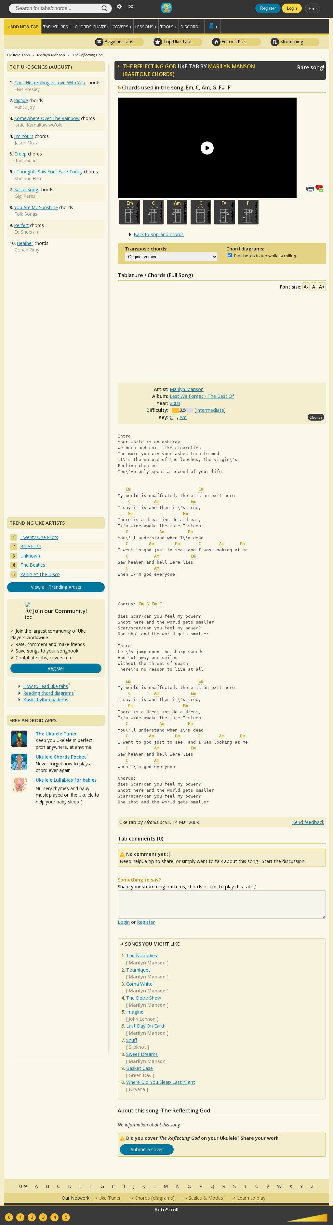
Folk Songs (26, 214)
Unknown (30, 556)
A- (306, 287)
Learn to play (251, 1198)
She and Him (28, 178)
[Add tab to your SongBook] (320, 188)
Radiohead (26, 160)
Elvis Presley (27, 89)
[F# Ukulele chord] (224, 212)
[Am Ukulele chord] (177, 212)
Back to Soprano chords (159, 234)
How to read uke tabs (45, 686)
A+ (322, 287)
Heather (25, 243)
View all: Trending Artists (56, 587)
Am (183, 417)
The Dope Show (143, 998)
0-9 (23, 1186)
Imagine (134, 1012)
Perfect (21, 225)
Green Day (140, 1075)
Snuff (131, 1040)
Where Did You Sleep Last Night (160, 1082)
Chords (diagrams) (155, 1198)
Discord (189, 27)
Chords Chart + (92, 27)
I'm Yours (23, 136)
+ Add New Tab (22, 27)
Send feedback (308, 822)
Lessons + (146, 27)
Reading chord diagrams (48, 693)
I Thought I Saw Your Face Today (48, 171)
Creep (20, 154)
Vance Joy (25, 107)
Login (292, 8)
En (311, 8)
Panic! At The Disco (40, 574)
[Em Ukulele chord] (129, 212)
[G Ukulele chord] (201, 212)
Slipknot (137, 1047)
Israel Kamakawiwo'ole (38, 125)
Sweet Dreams (142, 1054)
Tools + (168, 27)
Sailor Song (26, 189)
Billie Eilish (30, 546)
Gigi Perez (25, 196)
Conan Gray (27, 250)
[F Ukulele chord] (248, 212)
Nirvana (137, 1089)
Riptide (21, 100)
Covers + (122, 27)
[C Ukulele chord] (153, 212)
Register (268, 8)
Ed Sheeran (26, 232)
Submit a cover (147, 1149)
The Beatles (32, 565)
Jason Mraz (26, 143)
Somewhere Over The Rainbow (47, 118)
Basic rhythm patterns (45, 699)
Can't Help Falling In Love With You (49, 82)
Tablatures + (57, 27)
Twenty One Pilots (39, 537)
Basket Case (139, 1068)
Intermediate (210, 410)
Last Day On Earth (146, 1026)
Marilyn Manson (231, 66)
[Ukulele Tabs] (166, 5)
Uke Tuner (110, 1198)
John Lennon (142, 1019)
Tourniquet (138, 970)
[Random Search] (130, 5)
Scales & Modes (206, 1198)
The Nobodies (141, 955)
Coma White (139, 984)
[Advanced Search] (119, 5)
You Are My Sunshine (36, 207)
